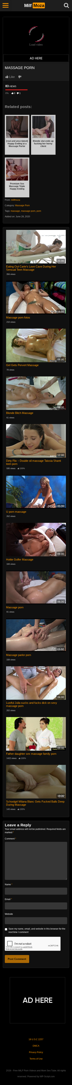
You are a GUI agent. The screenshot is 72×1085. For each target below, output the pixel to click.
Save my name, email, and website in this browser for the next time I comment (36, 930)
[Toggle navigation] (5, 5)
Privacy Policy (36, 1052)
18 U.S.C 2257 (36, 1039)
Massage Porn (22, 205)
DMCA (36, 1046)
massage (15, 211)
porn (39, 211)
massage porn (28, 211)
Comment (10, 838)
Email (8, 899)
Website (9, 914)
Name (8, 884)
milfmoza (15, 200)
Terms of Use (36, 1058)
